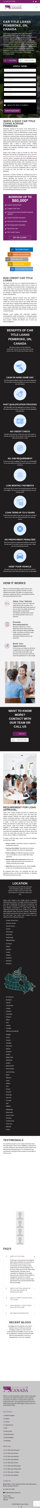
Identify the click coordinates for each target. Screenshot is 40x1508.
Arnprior (34, 156)
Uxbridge (8, 1043)
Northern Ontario (11, 923)
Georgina (8, 1028)
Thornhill (8, 1092)
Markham (8, 1011)
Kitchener (9, 963)
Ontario (7, 1422)
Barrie (7, 1075)
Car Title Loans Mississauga (12, 1466)
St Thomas (9, 943)
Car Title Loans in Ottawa (12, 1472)
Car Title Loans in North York (13, 1469)
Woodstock (9, 1060)
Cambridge (9, 1014)
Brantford (8, 1051)
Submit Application (12, 111)
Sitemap (5, 1499)
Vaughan (8, 1034)
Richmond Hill (10, 1066)
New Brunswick (9, 1434)
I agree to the (18, 105)
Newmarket (9, 1112)
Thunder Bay (9, 1005)
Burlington (9, 1000)
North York (9, 934)
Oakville (8, 1002)
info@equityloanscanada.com (13, 1492)
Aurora (8, 1037)
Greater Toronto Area (12, 920)
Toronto (8, 929)
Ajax (7, 1103)
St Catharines (9, 997)
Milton (8, 1020)
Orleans (8, 1089)
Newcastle (9, 1046)
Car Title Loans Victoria (11, 1453)
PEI (6, 1428)
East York (8, 1097)
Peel (7, 1022)
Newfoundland (9, 1437)
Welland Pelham (10, 940)
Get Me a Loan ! (20, 237)
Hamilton (8, 949)
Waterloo (8, 1077)
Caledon (8, 1025)
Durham (8, 1040)
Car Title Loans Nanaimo (12, 1459)
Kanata (8, 1129)
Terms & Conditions (8, 1498)
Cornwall (8, 1100)
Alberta (7, 1418)
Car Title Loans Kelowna (12, 1456)
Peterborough (10, 1068)
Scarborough (9, 937)
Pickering (8, 1118)
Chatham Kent (10, 1121)
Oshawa (8, 1008)
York (7, 1086)
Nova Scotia (8, 1431)
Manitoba (7, 1440)
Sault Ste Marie (10, 1072)
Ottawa (8, 946)
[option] (20, 1177)
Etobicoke (9, 958)
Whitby (8, 1083)
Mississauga (9, 932)
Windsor (8, 955)
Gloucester (9, 1124)
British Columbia (9, 1415)
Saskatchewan (9, 1425)
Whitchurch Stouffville (12, 1031)
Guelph (8, 1054)
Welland (8, 1106)
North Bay (9, 1095)
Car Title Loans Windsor (11, 1475)
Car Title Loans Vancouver (12, 1450)
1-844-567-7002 (10, 1)
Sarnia (7, 1080)
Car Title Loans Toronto (11, 1462)
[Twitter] (36, 1)
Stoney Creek (10, 1115)
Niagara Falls (9, 1057)
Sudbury (8, 1063)
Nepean (8, 1048)
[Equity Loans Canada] (20, 7)
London (8, 952)
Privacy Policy (7, 1496)
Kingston (8, 1017)
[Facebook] (33, 1)
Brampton (9, 961)
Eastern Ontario (10, 926)
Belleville (8, 1126)
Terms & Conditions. (22, 105)
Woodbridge (9, 1109)
